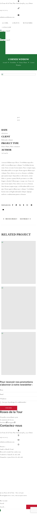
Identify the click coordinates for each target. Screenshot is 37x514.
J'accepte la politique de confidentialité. (14, 402)
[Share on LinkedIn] (20, 205)
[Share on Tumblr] (23, 205)
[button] (18, 35)
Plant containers (15, 146)
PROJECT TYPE (10, 143)
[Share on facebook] (12, 205)
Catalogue (6, 27)
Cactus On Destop (28, 219)
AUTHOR (6, 150)
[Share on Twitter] (16, 205)
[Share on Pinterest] (31, 205)
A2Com (26, 493)
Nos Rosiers (27, 23)
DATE (4, 130)
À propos (15, 23)
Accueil (5, 23)
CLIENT (5, 136)
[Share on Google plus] (27, 205)
